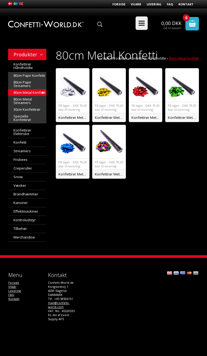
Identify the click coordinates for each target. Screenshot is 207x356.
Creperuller (22, 168)
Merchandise (24, 237)
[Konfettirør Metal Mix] (109, 141)
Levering (154, 4)
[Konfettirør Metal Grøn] (182, 85)
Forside (118, 4)
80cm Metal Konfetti (29, 92)
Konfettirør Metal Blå (73, 174)
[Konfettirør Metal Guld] (109, 85)
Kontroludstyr (24, 219)
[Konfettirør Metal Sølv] (72, 85)
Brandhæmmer (25, 194)
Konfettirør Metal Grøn (183, 117)
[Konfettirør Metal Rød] (146, 85)
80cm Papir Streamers (22, 84)
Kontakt (186, 4)
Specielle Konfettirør (22, 118)
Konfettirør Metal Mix (110, 174)
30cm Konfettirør (26, 109)
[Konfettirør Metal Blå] (72, 141)
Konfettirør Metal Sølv (73, 117)
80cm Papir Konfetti (29, 75)
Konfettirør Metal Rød (147, 117)
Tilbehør (20, 228)
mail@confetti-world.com (59, 305)
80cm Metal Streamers (22, 101)
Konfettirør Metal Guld (110, 117)
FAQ (170, 4)
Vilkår (136, 4)
